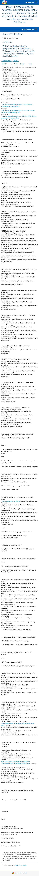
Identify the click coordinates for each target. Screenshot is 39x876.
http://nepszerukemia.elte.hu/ (11, 501)
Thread (15, 60)
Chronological (6, 60)
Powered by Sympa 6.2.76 (21, 872)
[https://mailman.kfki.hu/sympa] (4, 2)
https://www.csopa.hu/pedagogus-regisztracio (15, 761)
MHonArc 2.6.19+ (21, 865)
